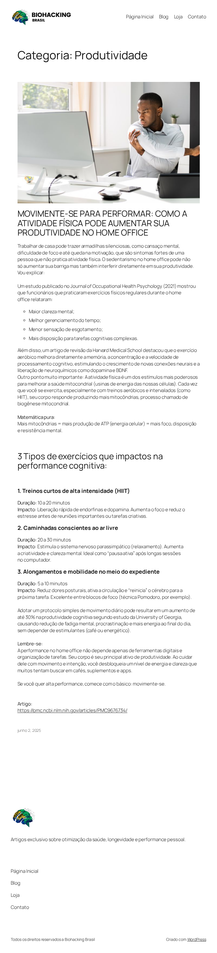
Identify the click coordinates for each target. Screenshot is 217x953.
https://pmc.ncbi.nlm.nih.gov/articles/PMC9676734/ (72, 710)
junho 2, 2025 (29, 730)
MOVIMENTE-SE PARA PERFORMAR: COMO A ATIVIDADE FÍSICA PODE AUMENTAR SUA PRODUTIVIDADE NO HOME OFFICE (103, 223)
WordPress (196, 939)
